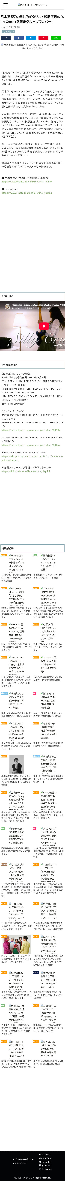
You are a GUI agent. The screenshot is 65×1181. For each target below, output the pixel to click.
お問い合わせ (21, 1163)
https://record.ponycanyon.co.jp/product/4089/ (31, 445)
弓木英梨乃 (8, 31)
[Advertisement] (32, 60)
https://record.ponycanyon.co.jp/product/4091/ (31, 430)
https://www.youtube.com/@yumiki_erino (27, 181)
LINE (56, 38)
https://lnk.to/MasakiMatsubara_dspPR (26, 471)
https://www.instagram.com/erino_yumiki (27, 192)
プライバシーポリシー (24, 1159)
